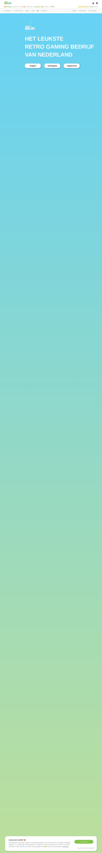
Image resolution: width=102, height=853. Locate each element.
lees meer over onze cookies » (86, 848)
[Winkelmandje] (97, 3)
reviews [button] (92, 7)
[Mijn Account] (93, 3)
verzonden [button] (14, 7)
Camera (44, 11)
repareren (93, 11)
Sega (33, 11)
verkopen (82, 11)
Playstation (18, 11)
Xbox (27, 11)
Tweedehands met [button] (33, 7)
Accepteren (84, 842)
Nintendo (7, 11)
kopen (74, 11)
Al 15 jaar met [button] (48, 7)
